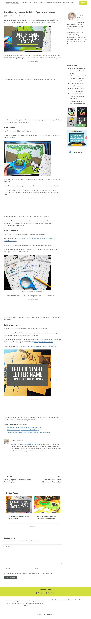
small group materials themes (43, 342)
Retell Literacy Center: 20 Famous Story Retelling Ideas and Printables (78, 78)
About (51, 600)
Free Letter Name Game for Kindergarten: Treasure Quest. (38, 346)
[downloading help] (10, 241)
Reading (35, 2)
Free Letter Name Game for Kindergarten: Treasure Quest (52, 479)
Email (37, 568)
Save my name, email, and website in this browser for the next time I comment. (29, 573)
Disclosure (63, 600)
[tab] (30, 526)
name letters (42, 22)
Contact (82, 600)
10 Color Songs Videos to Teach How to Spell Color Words (78, 70)
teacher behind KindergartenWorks (30, 444)
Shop (83, 3)
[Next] (57, 510)
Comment (8, 546)
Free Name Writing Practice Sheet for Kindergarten (24, 427)
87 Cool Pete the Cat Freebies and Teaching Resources (77, 96)
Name (7, 568)
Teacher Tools (26, 2)
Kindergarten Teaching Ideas (24, 16)
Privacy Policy (73, 600)
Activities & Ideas (68, 2)
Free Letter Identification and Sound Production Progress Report (28, 432)
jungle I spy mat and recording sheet (33, 238)
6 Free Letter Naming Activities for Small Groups (23, 430)
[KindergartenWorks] (12, 2)
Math (41, 2)
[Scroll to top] (87, 602)
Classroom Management (53, 2)
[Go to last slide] (8, 510)
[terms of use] (50, 238)
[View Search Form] (77, 2)
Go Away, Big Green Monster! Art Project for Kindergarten (17, 479)
